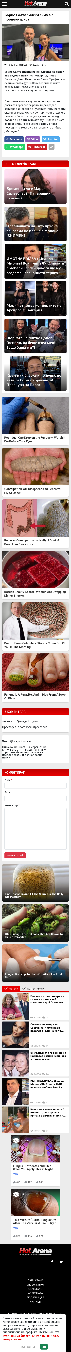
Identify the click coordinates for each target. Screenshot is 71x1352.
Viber (34, 139)
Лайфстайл (36, 1280)
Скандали (35, 1288)
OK (44, 1347)
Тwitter (53, 139)
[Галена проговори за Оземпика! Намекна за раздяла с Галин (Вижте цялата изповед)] (15, 1035)
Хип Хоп (35, 1301)
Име (8, 779)
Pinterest (39, 147)
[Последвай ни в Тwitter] (61, 1262)
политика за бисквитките (20, 1335)
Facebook (15, 139)
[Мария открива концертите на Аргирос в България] (35, 298)
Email (7, 792)
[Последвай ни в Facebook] (52, 1262)
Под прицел (35, 1297)
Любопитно (35, 1284)
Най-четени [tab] (11, 988)
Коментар (12, 805)
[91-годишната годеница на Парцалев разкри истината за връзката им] (15, 1063)
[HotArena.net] (35, 1252)
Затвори (27, 1347)
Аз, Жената (35, 1293)
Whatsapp (16, 147)
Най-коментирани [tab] (33, 988)
